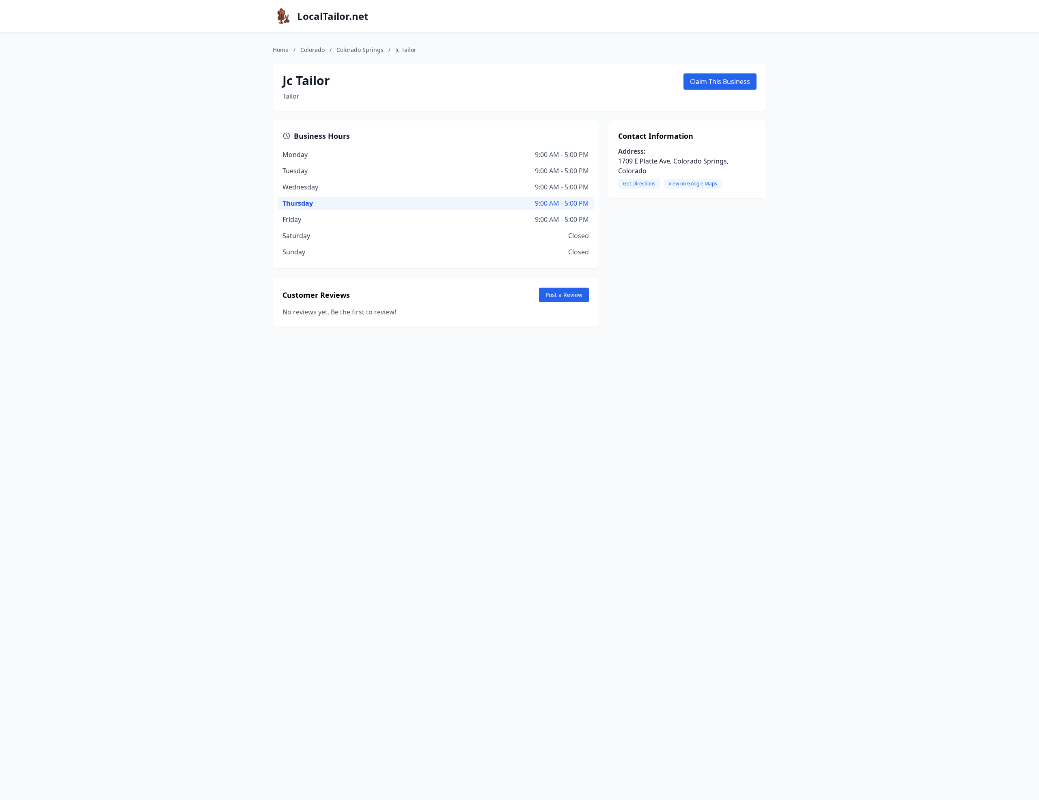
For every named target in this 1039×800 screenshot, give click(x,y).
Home (281, 50)
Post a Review (563, 295)
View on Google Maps (692, 183)
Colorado (312, 50)
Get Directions (639, 183)
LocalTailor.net (332, 16)
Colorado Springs (360, 50)
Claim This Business (720, 81)
